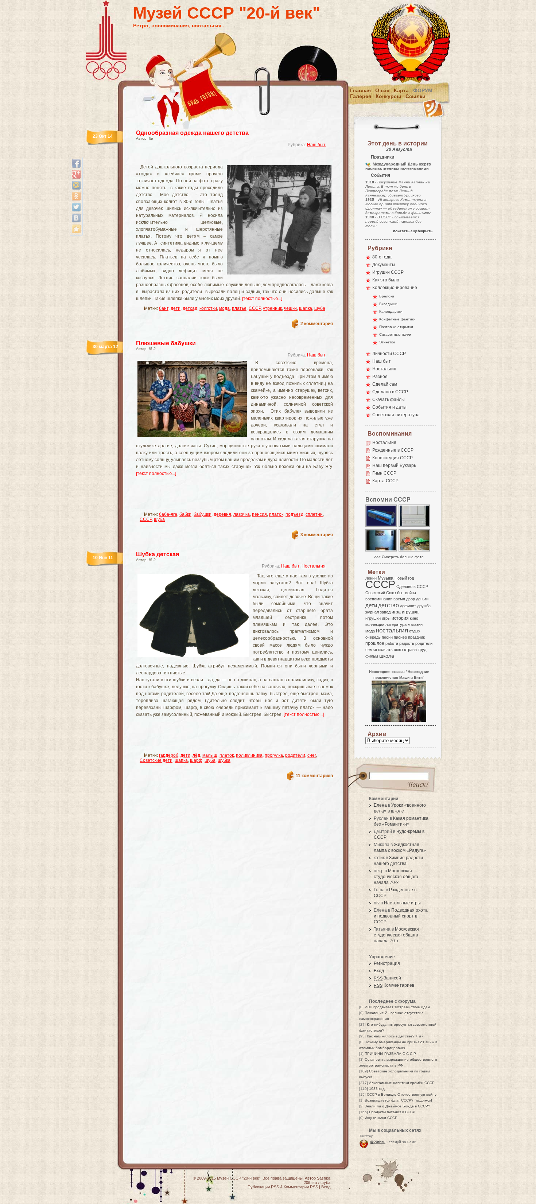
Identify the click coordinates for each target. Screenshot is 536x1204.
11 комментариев (314, 775)
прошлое (374, 643)
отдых (414, 631)
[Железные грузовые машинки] (415, 551)
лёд (196, 755)
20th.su (310, 1182)
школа (386, 656)
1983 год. (377, 1089)
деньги (422, 599)
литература (396, 624)
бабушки (202, 514)
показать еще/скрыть (412, 231)
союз (398, 649)
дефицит (408, 606)
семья (371, 649)
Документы (383, 264)
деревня (222, 514)
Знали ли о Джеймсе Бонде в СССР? (397, 1106)
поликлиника (249, 755)
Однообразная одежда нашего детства (192, 133)
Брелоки (386, 296)
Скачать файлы (388, 399)
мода (224, 308)
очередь (373, 637)
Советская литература (396, 414)
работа (391, 643)
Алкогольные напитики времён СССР (402, 1083)
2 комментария (316, 323)
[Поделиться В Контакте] (76, 218)
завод (385, 612)
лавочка (241, 514)
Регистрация (387, 963)
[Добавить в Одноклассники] (76, 196)
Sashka (323, 1178)
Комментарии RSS (301, 1187)
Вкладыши (388, 304)
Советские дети (156, 760)
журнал (372, 612)
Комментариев (394, 985)
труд (422, 649)
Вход (379, 970)
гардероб (168, 755)
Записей (387, 978)
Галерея (360, 96)
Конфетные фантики (397, 319)
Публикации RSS (263, 1187)
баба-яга (168, 514)
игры (386, 618)
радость (406, 643)
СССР (255, 308)
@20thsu (377, 1142)
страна (410, 649)
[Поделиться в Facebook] (76, 163)
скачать (385, 649)
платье (239, 308)
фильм (371, 656)
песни (387, 637)
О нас (382, 90)
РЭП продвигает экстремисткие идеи (397, 1007)
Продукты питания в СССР (392, 1112)
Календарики (391, 311)
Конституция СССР (392, 457)
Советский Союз (380, 593)
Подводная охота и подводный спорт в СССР (401, 916)
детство (388, 605)
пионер (400, 637)
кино (414, 618)
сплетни (314, 514)
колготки (208, 308)
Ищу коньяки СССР (381, 1118)
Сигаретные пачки (395, 334)
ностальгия (392, 630)
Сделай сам (384, 384)
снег (311, 755)
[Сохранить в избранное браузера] (76, 229)
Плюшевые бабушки (166, 343)
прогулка (274, 755)
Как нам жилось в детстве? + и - (395, 1036)
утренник (272, 308)
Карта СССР (385, 480)
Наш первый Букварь (394, 465)
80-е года (382, 257)
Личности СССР (389, 353)
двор (410, 599)
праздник (416, 637)
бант (163, 308)
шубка (224, 760)
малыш (209, 755)
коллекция (374, 624)
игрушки (373, 618)
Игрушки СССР (388, 272)
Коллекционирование (394, 287)
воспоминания (378, 599)
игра (396, 611)
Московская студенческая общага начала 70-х (396, 876)
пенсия (259, 514)
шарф (196, 760)
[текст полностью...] (262, 298)
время (399, 599)
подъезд (294, 514)
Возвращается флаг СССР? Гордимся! (398, 1100)
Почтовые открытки (396, 327)
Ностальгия (314, 566)
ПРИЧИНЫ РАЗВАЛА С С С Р (390, 1054)
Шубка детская (157, 554)
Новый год (404, 578)
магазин (415, 624)
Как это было (385, 280)
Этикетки (387, 342)
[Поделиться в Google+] (76, 174)
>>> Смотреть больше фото (399, 557)
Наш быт (316, 144)
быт (400, 593)
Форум (422, 90)
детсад (190, 308)
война (410, 593)
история (400, 618)
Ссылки (415, 96)
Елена (380, 805)
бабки (185, 514)
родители (295, 755)
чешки (290, 308)
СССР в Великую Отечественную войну (401, 1094)
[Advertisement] (225, 158)
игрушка (410, 612)
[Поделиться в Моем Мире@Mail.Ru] (76, 185)
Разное (380, 376)
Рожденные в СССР (392, 450)
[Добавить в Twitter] (76, 207)
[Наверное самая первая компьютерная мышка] (415, 526)
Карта (401, 90)
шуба (319, 308)
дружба (424, 606)
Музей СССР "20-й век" (226, 13)
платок (276, 514)
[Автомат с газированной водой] (381, 551)
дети (175, 308)
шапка (305, 308)
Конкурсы (388, 96)
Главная (360, 90)
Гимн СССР (384, 473)
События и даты (389, 407)
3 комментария (316, 534)
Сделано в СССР (390, 391)
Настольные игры (402, 902)
